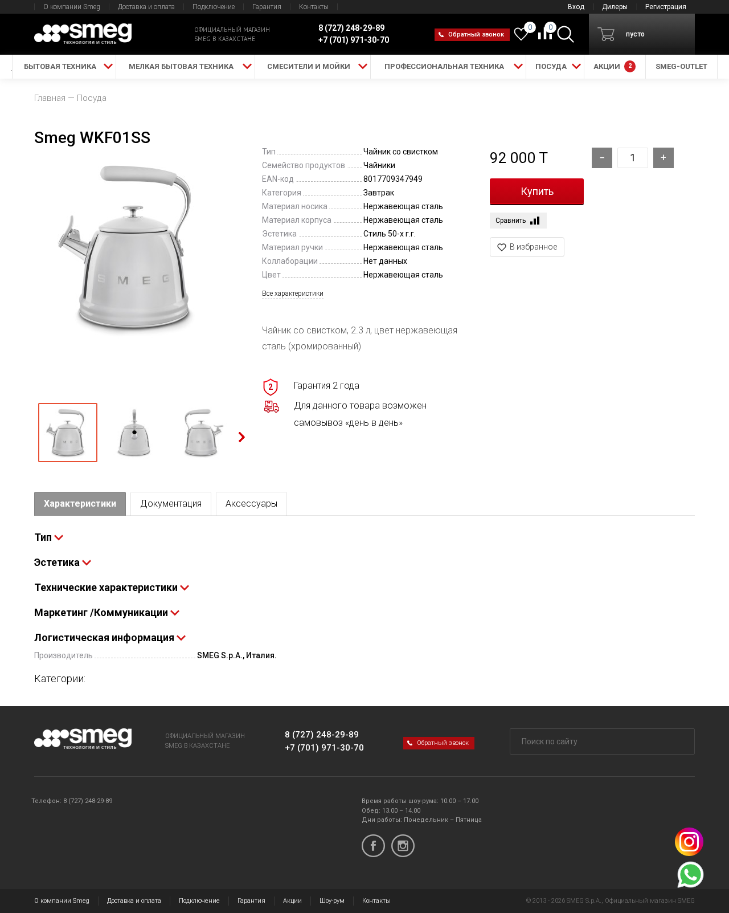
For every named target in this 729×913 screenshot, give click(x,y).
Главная (49, 98)
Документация (171, 503)
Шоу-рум (332, 900)
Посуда (551, 66)
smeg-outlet (681, 66)
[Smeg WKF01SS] (134, 270)
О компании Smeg (71, 6)
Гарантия (266, 6)
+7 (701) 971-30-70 (324, 748)
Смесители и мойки (308, 66)
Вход (576, 6)
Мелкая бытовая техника (181, 66)
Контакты (314, 6)
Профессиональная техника (444, 66)
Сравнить (510, 221)
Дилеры (615, 6)
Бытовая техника (60, 66)
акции (612, 66)
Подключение (214, 6)
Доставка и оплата (146, 6)
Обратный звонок (476, 34)
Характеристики (80, 503)
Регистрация (665, 6)
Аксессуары (251, 503)
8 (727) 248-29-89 (322, 734)
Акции (292, 900)
